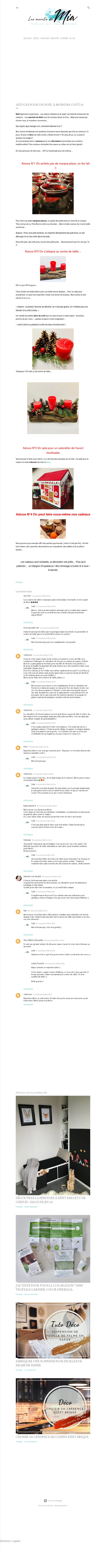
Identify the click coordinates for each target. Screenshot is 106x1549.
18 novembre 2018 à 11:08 (51, 877)
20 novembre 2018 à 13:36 (55, 964)
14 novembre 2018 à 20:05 (38, 747)
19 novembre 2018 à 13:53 (45, 821)
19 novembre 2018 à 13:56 (45, 923)
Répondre (28, 622)
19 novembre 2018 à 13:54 (45, 855)
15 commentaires (30, 1207)
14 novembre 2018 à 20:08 (43, 774)
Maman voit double (32, 876)
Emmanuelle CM (31, 628)
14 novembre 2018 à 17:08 (43, 655)
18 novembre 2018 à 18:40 (37, 911)
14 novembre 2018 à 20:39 (46, 723)
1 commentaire (30, 1370)
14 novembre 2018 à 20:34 (46, 606)
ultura (48, 462)
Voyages (45, 38)
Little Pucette (37, 963)
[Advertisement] (61, 77)
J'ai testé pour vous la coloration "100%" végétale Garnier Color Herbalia (49, 1287)
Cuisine (64, 38)
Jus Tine (27, 596)
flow (25, 747)
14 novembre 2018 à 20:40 (46, 757)
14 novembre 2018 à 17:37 (42, 710)
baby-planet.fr (30, 806)
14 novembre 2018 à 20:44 (46, 784)
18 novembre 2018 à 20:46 (54, 940)
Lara (33, 606)
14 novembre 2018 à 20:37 (46, 682)
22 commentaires (30, 1294)
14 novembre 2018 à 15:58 (49, 628)
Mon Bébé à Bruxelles (33, 940)
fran (25, 911)
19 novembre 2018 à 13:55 (45, 892)
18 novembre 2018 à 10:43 (41, 840)
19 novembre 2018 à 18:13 (42, 994)
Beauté (55, 38)
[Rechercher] (88, 7)
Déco (36, 38)
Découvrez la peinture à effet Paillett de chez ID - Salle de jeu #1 (51, 1200)
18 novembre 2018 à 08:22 (47, 806)
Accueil (28, 38)
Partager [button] (19, 582)
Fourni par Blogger (55, 1501)
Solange (27, 840)
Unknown (28, 655)
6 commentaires (30, 1442)
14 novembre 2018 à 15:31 (41, 596)
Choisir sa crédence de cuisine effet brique (52, 1437)
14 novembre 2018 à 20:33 (46, 638)
